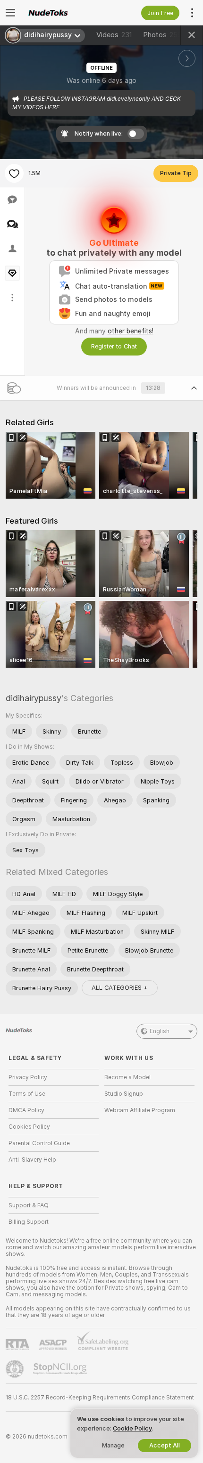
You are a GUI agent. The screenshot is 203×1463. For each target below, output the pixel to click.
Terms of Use (26, 1094)
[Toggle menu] (10, 12)
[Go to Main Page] (61, 13)
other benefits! (130, 331)
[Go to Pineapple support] (15, 1369)
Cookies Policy (29, 1127)
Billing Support (28, 1222)
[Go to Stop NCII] (61, 1368)
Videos (114, 35)
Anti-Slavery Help (32, 1159)
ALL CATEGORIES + (120, 987)
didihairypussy (33, 698)
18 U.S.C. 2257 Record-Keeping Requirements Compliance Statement (100, 1397)
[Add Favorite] (14, 173)
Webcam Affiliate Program (139, 1110)
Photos (162, 35)
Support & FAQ (28, 1205)
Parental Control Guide (39, 1143)
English (159, 1031)
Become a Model (127, 1077)
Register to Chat (114, 346)
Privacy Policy (27, 1077)
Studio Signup (123, 1094)
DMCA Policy (26, 1110)
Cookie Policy (132, 1428)
